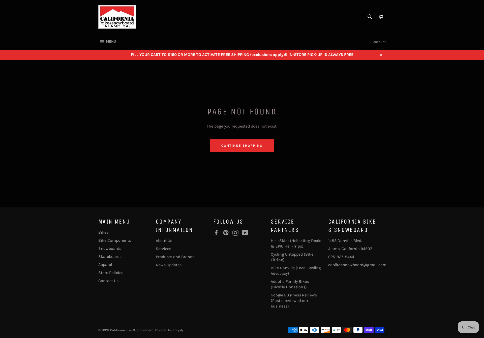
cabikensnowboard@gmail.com (357, 264)
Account (379, 42)
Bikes (103, 232)
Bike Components (114, 240)
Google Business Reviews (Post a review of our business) (294, 301)
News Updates (169, 264)
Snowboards (109, 248)
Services (163, 248)
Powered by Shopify (169, 330)
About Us (164, 240)
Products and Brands (175, 256)
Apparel (105, 264)
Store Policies (110, 272)
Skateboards (110, 256)
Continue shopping (241, 145)
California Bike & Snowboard (132, 330)
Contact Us (108, 280)
